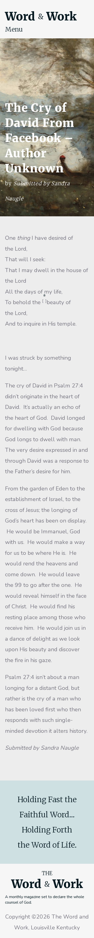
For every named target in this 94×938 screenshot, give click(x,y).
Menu (14, 29)
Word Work (41, 16)
